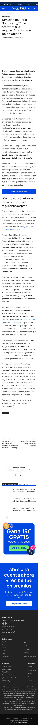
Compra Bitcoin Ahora (19, 604)
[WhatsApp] (13, 43)
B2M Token (27, 649)
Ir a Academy (6, 681)
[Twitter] (8, 43)
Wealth (26, 646)
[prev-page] (3, 517)
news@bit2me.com (8, 626)
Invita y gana (32, 670)
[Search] (29, 8)
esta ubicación (28, 709)
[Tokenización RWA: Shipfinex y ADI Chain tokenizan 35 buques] (7, 501)
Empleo (30, 680)
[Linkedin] (17, 43)
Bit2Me (20, 4)
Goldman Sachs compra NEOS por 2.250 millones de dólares (24, 490)
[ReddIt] (22, 43)
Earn (3, 651)
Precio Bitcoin (6, 672)
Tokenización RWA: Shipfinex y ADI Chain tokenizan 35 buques (24, 500)
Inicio (3, 13)
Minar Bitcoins (6, 669)
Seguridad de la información (19, 721)
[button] (3, 8)
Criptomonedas (11, 13)
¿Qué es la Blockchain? (9, 678)
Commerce (5, 656)
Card (3, 654)
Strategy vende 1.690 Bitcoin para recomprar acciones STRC (24, 509)
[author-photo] (19, 464)
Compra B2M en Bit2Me (19, 191)
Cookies (30, 719)
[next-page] (6, 517)
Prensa (30, 673)
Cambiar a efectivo (8, 675)
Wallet (4, 642)
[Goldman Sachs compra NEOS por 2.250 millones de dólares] (7, 491)
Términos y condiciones (12, 719)
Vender (4, 648)
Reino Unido (14, 413)
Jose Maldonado (8, 37)
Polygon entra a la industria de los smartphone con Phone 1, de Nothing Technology (10, 445)
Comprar (4, 645)
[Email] (26, 43)
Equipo (30, 666)
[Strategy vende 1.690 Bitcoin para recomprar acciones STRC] (7, 510)
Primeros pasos (6, 666)
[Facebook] (4, 43)
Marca (30, 677)
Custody (26, 653)
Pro (25, 642)
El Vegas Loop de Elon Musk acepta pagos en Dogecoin (28, 444)
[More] (35, 43)
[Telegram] (31, 43)
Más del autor (23, 484)
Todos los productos (30, 656)
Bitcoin (28, 4)
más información (29, 693)
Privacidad (23, 719)
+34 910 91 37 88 (7, 629)
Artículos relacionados (10, 484)
